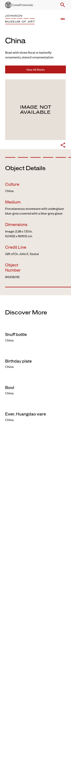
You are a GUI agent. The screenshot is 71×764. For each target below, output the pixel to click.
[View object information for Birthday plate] (35, 353)
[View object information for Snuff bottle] (35, 326)
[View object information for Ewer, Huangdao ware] (35, 405)
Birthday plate (18, 361)
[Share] (63, 145)
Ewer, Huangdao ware (25, 413)
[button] (62, 5)
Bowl (9, 387)
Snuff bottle (16, 334)
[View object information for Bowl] (35, 379)
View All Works (35, 69)
